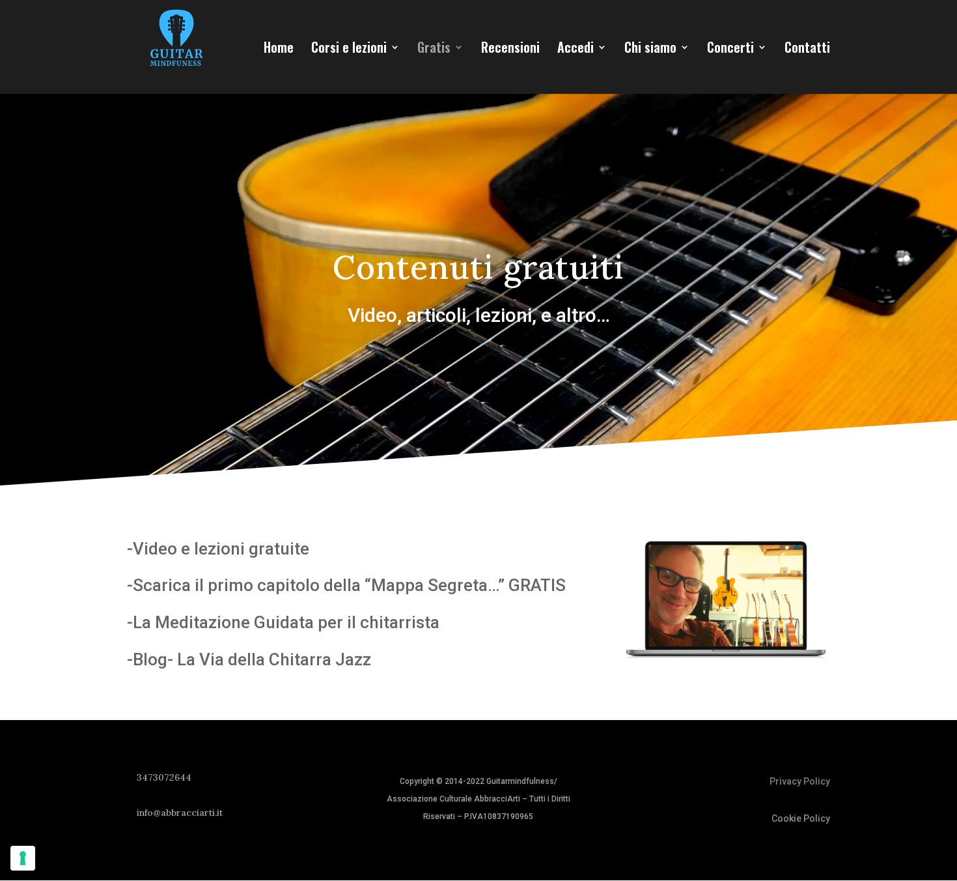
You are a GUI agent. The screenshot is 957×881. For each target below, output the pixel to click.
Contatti (807, 49)
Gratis (434, 49)
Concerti (730, 49)
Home (279, 49)
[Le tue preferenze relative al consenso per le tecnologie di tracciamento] (22, 858)
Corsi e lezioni (349, 49)
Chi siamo (650, 49)
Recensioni (510, 49)
